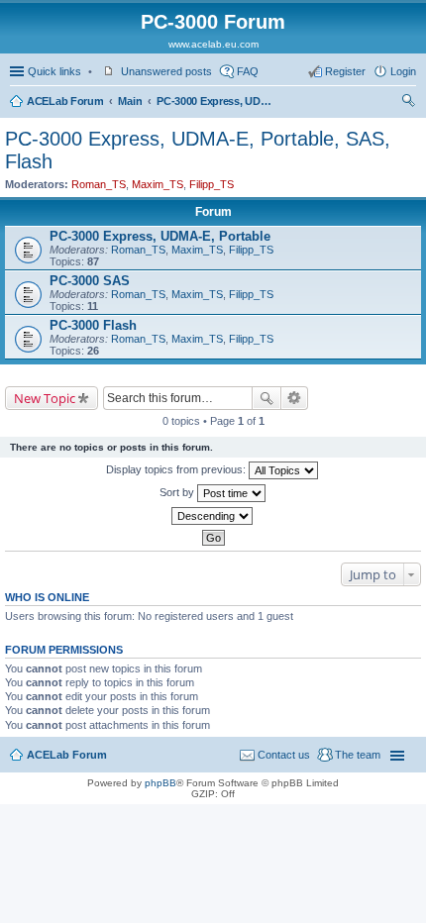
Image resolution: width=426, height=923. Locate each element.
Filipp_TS (211, 184)
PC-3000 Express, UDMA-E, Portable (160, 236)
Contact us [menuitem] (284, 755)
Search (266, 398)
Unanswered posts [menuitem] (166, 71)
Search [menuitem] (408, 103)
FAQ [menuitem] (248, 71)
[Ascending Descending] (213, 516)
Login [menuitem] (403, 71)
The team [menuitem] (357, 755)
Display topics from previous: (177, 469)
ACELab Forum (65, 101)
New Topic (44, 398)
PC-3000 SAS (90, 280)
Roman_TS (98, 184)
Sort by (178, 492)
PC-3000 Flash (93, 325)
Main (130, 101)
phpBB (160, 782)
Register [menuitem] (345, 71)
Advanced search (294, 398)
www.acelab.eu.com (213, 44)
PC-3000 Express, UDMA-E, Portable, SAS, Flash (216, 101)
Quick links (54, 71)
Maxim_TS (157, 184)
